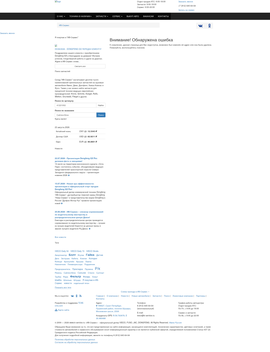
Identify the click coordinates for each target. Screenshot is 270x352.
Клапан (83, 258)
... (79, 61)
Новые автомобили (140, 295)
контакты (163, 16)
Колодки (93, 258)
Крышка (79, 261)
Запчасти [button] (101, 16)
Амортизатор (61, 255)
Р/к (97, 268)
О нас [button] (60, 16)
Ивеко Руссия (175, 322)
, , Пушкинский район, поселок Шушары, (113, 308)
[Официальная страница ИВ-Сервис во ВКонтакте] (200, 26)
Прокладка (77, 268)
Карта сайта (63, 309)
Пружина (89, 269)
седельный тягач (81, 283)
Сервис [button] (116, 16)
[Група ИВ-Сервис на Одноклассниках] (76, 295)
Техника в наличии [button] (79, 16)
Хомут (95, 276)
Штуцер (77, 280)
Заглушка (65, 258)
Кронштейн (69, 261)
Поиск (101, 114)
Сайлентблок (70, 272)
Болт (72, 254)
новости (68, 282)
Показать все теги (63, 287)
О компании (112, 295)
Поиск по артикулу (64, 100)
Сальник (82, 272)
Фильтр (75, 276)
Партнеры (200, 295)
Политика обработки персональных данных (75, 339)
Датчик (99, 254)
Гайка (90, 254)
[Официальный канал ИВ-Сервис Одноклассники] (209, 26)
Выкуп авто (133, 16)
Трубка (58, 276)
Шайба (58, 279)
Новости (125, 295)
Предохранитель (62, 269)
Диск (57, 258)
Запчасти (156, 295)
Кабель (75, 258)
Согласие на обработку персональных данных (76, 342)
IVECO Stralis (92, 251)
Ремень (58, 272)
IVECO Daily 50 (62, 251)
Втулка (81, 255)
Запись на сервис (186, 9)
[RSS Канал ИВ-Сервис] (80, 295)
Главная (100, 295)
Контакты (100, 298)
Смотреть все (80, 66)
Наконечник (60, 264)
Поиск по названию (64, 110)
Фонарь (86, 276)
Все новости (60, 237)
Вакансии (148, 16)
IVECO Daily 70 (77, 251)
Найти (101, 105)
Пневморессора (75, 264)
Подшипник (89, 264)
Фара (65, 276)
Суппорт (100, 272)
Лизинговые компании (183, 295)
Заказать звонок (185, 1)
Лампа (88, 261)
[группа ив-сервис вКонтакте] (72, 295)
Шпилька (67, 280)
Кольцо (58, 261)
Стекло (91, 272)
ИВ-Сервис (64, 25)
